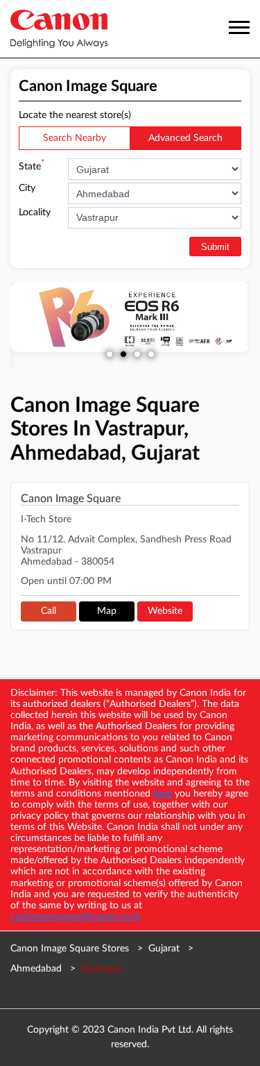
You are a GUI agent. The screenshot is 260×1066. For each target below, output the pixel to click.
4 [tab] (151, 354)
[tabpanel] (130, 317)
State (31, 165)
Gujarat (164, 948)
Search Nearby (74, 138)
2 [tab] (123, 354)
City (27, 188)
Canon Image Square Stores (71, 948)
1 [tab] (109, 354)
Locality (35, 212)
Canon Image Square (71, 498)
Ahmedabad (36, 969)
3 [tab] (137, 354)
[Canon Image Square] (58, 29)
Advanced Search (185, 138)
